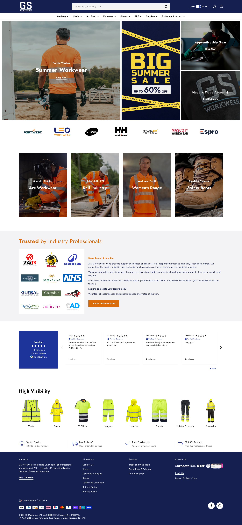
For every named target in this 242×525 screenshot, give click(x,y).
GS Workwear (32, 515)
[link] (185, 413)
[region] (141, 347)
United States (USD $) (34, 500)
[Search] (166, 6)
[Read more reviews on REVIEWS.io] (38, 357)
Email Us (179, 473)
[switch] (198, 6)
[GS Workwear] (151, 70)
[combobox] (121, 6)
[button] (62, 347)
